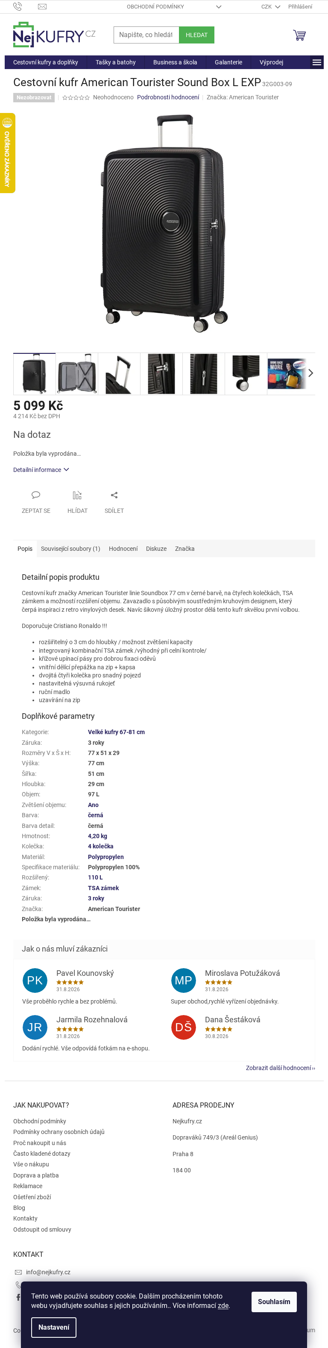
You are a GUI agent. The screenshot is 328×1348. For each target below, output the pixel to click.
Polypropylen (106, 856)
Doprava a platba (36, 1175)
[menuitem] (46, 62)
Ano (93, 804)
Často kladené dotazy (41, 1153)
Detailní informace (37, 469)
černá (95, 815)
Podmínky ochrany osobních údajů (59, 1131)
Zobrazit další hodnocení (278, 1068)
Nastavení (53, 1327)
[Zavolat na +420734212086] (25, 6)
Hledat (197, 35)
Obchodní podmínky (155, 6)
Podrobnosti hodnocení (168, 97)
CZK (267, 6)
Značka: (243, 97)
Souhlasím (274, 1302)
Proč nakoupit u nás (39, 1143)
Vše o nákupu (31, 1164)
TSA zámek (103, 888)
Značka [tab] (185, 548)
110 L (95, 877)
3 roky (96, 898)
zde (223, 1306)
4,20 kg (97, 836)
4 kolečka (101, 846)
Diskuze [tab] (156, 548)
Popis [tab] (25, 548)
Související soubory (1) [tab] (70, 548)
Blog (19, 1207)
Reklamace (27, 1186)
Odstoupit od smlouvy (42, 1229)
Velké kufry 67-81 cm (116, 732)
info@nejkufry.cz (48, 1272)
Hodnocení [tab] (123, 548)
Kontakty (25, 1218)
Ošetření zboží (32, 1197)
